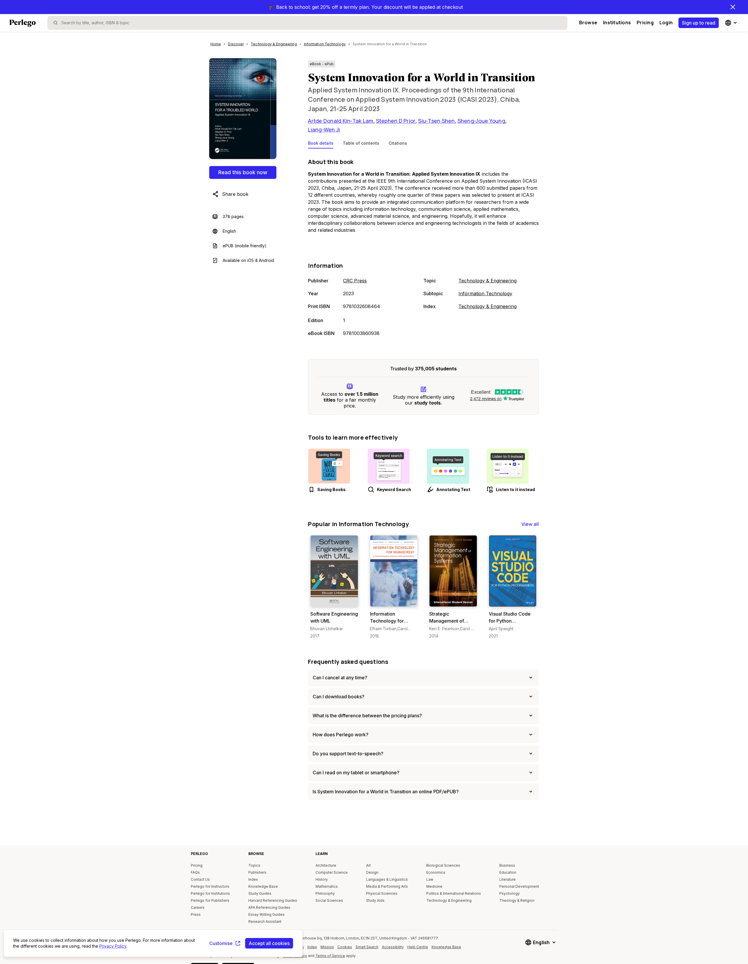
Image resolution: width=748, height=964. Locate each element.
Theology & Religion (516, 900)
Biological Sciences (443, 865)
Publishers (257, 872)
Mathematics (327, 886)
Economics (435, 872)
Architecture (326, 865)
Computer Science (332, 872)
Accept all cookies (269, 943)
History (322, 879)
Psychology (509, 893)
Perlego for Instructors (210, 886)
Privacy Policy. (113, 946)
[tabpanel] (423, 248)
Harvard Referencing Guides (272, 900)
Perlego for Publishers (210, 900)
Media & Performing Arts (387, 886)
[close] (732, 7)
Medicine (434, 886)
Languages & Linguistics (387, 879)
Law (429, 879)
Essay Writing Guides (266, 914)
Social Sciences (329, 900)
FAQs (195, 872)
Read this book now (242, 172)
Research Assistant (264, 921)
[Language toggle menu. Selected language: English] (732, 23)
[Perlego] (22, 24)
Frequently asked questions (348, 662)
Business (507, 865)
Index (253, 879)
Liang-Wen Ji (324, 129)
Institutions (617, 22)
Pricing (645, 22)
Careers (198, 907)
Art (368, 865)
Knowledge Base (263, 886)
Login (666, 22)
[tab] (320, 144)
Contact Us (200, 879)
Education (507, 872)
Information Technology (485, 293)
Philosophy (325, 893)
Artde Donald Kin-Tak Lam (340, 120)
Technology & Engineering (487, 281)
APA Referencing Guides (269, 907)
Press (196, 914)
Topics (254, 865)
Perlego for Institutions (210, 893)
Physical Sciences (381, 893)
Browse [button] (588, 22)
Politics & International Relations (453, 893)
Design (372, 872)
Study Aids (375, 900)
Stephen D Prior (396, 120)
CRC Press (355, 281)
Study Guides (259, 893)
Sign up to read (698, 23)
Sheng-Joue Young (481, 120)
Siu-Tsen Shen (436, 120)
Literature (507, 879)
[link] (334, 587)
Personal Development (519, 886)
